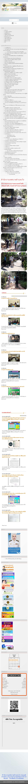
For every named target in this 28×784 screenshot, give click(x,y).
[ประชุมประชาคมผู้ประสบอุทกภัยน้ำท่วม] (14, 303)
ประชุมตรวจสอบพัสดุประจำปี (7, 369)
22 (18, 664)
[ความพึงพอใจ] (8, 614)
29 (18, 666)
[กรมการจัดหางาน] (8, 609)
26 (14, 666)
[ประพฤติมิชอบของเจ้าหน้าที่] (8, 581)
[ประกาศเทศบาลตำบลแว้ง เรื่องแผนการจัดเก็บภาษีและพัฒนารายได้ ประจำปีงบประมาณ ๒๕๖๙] (14, 481)
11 (12, 663)
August (14, 655)
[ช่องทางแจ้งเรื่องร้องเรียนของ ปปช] (8, 574)
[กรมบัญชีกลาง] (7, 634)
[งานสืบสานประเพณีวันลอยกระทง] (14, 338)
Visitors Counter (14, 694)
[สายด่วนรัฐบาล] (8, 597)
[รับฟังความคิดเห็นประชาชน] (8, 603)
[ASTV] (7, 628)
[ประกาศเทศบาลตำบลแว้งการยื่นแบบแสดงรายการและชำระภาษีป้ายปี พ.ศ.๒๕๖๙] (14, 443)
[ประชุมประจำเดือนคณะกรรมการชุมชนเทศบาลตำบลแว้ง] (14, 391)
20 (15, 664)
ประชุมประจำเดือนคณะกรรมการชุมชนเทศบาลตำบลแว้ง (12, 386)
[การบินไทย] (7, 623)
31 (11, 668)
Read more (3, 310)
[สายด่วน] (8, 586)
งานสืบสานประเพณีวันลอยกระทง (8, 333)
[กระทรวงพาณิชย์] (7, 637)
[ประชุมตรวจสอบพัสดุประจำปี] (14, 374)
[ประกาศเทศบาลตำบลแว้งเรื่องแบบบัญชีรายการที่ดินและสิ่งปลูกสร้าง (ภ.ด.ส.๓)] (14, 462)
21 (17, 664)
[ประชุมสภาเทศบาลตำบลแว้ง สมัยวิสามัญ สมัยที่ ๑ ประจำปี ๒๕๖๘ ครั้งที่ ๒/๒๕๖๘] (14, 357)
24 (11, 666)
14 (23, 296)
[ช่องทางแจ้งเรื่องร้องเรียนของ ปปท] (8, 577)
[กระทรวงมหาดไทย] (7, 640)
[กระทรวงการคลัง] (7, 631)
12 (14, 663)
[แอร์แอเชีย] (7, 625)
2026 (14, 656)
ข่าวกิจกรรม (3, 296)
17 (26, 296)
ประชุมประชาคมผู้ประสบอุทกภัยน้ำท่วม (9, 298)
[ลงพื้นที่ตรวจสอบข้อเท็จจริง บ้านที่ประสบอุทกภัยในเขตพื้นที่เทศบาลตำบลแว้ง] (14, 321)
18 (12, 664)
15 (24, 296)
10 (20, 296)
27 (15, 666)
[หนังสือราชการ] (8, 592)
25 (12, 666)
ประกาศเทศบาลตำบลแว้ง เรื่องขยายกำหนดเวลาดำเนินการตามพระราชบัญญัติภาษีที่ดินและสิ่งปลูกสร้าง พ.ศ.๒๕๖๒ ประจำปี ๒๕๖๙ (14, 419)
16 (25, 296)
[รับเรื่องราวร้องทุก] (8, 568)
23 (9, 666)
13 (22, 296)
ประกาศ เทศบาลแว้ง (6, 416)
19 (14, 664)
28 (17, 666)
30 (9, 668)
